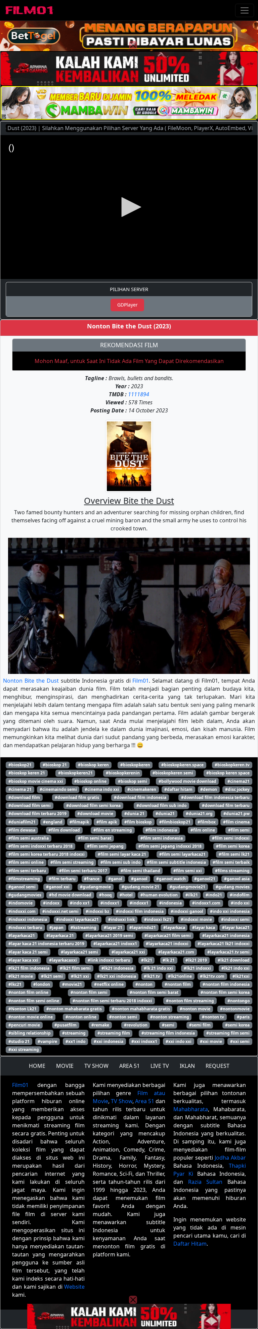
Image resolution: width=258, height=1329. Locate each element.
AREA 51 (129, 1066)
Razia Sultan (205, 1181)
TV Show (121, 1101)
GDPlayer (127, 304)
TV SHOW (96, 1066)
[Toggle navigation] (244, 10)
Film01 (140, 680)
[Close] (133, 45)
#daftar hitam (178, 789)
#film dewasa (21, 830)
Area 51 (144, 1101)
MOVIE (65, 1066)
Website (74, 1286)
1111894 (138, 394)
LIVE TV (159, 1066)
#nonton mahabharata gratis (141, 1009)
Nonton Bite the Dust (31, 680)
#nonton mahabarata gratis (74, 1009)
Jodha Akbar (230, 1157)
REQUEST (217, 1066)
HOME (37, 1066)
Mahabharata (190, 1109)
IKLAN (187, 1066)
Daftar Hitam (190, 1243)
